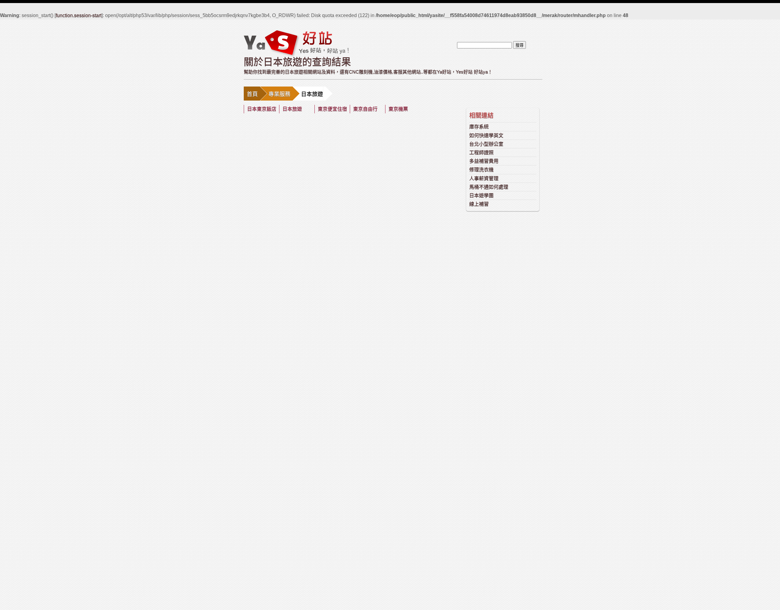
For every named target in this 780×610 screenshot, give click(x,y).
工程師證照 (481, 152)
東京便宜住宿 (332, 109)
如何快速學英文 (486, 135)
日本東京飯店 (261, 109)
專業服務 (279, 94)
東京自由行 (365, 109)
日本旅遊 (292, 109)
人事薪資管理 (483, 178)
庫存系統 (479, 126)
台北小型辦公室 (486, 144)
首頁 (252, 94)
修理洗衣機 (481, 169)
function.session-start (78, 15)
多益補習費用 (483, 161)
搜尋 (519, 45)
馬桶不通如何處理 (488, 187)
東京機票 (398, 109)
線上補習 (479, 204)
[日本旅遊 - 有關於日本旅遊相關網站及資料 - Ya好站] (296, 43)
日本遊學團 (481, 195)
